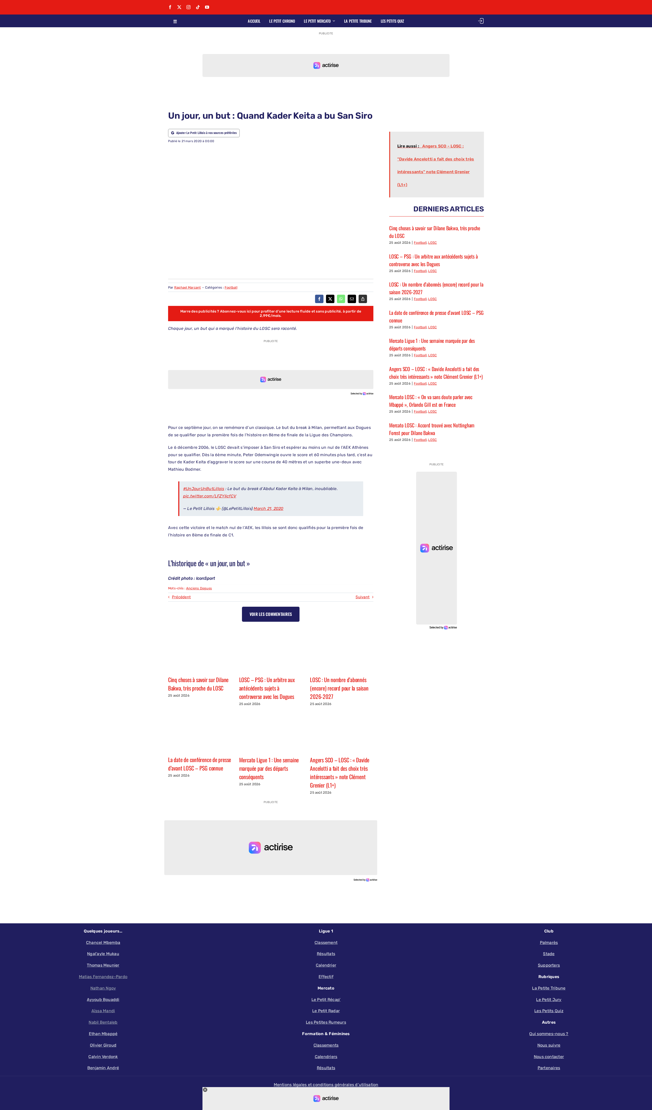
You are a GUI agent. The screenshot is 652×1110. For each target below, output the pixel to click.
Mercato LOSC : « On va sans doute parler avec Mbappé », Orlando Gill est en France (430, 400)
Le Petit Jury (548, 999)
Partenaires (549, 1067)
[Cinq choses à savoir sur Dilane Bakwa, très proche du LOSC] (200, 650)
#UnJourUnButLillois (203, 488)
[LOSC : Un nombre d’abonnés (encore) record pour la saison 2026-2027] (341, 650)
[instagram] (188, 7)
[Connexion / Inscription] (481, 21)
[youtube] (207, 7)
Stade (548, 953)
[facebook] (170, 7)
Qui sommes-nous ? (548, 1033)
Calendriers (326, 1056)
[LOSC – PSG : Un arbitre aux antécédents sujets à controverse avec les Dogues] (271, 650)
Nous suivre (549, 1045)
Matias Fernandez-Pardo (103, 976)
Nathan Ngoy (103, 988)
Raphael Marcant (187, 287)
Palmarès (549, 942)
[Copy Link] (362, 298)
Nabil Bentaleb (103, 1022)
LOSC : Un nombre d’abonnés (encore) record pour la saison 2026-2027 (339, 687)
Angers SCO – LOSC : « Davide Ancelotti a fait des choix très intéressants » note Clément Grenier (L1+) (339, 772)
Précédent (181, 597)
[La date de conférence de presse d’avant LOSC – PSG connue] (200, 731)
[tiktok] (198, 7)
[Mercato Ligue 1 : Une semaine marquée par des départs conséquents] (271, 731)
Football (231, 287)
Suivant (363, 597)
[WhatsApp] (341, 298)
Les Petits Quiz (548, 1010)
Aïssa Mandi (103, 1010)
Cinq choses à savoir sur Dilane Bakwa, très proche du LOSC (198, 683)
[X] (330, 298)
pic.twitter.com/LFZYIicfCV (209, 496)
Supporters (549, 965)
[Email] (351, 298)
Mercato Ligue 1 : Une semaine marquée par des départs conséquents (269, 768)
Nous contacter (549, 1056)
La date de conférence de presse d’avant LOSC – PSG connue (199, 763)
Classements (326, 1045)
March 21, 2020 (268, 508)
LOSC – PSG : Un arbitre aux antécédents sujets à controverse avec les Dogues (267, 687)
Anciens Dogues (199, 588)
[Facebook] (319, 298)
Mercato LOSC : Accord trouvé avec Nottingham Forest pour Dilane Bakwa (431, 429)
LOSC (432, 243)
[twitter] (179, 7)
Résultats (326, 1067)
